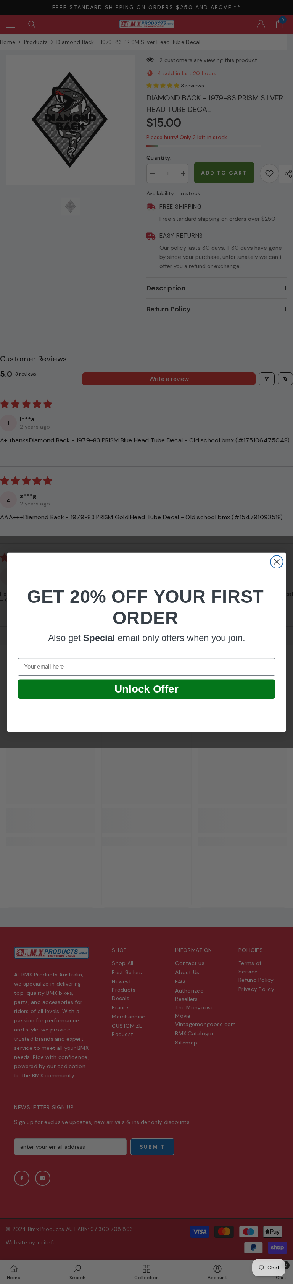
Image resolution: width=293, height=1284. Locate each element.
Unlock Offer (146, 689)
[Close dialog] (276, 561)
